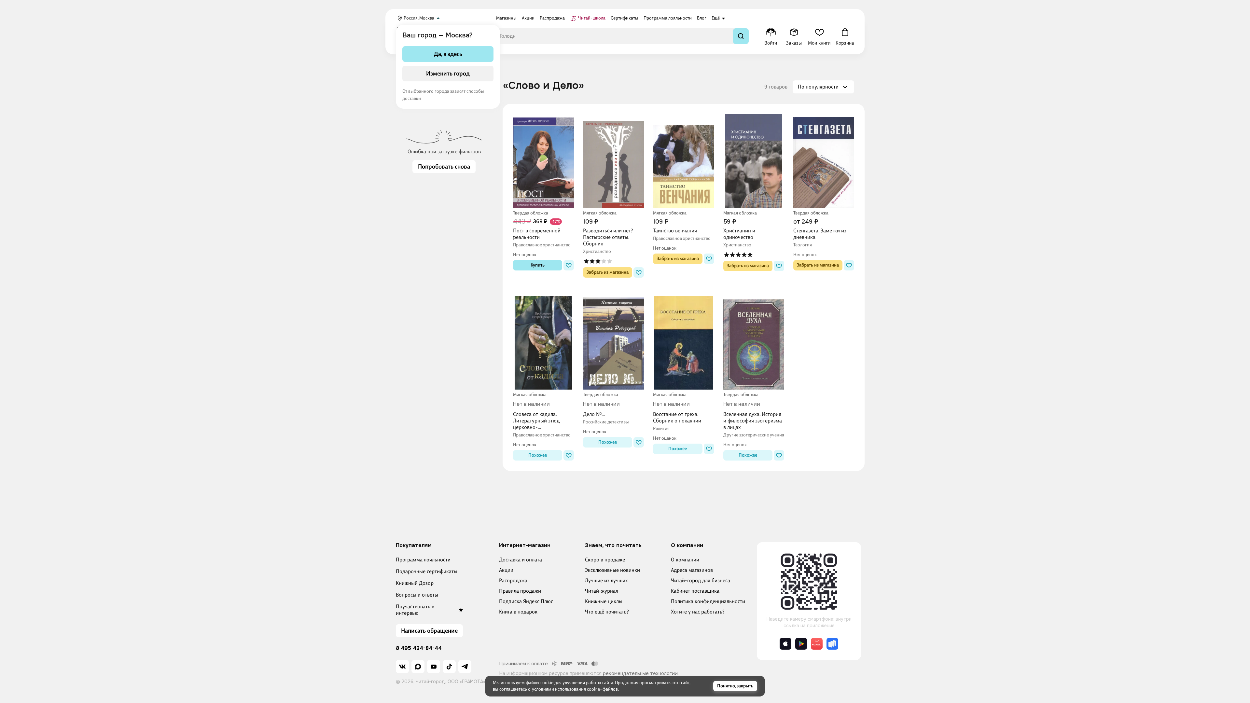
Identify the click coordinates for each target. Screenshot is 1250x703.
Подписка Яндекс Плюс (526, 601)
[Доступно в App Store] (785, 644)
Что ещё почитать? (607, 612)
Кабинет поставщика (695, 591)
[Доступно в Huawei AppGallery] (817, 644)
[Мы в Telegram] (464, 666)
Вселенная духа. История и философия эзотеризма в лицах (752, 420)
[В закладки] (568, 265)
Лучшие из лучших (606, 580)
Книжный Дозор (415, 583)
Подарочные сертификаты (426, 571)
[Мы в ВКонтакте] (402, 666)
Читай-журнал (601, 591)
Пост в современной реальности (537, 233)
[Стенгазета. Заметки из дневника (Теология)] (823, 161)
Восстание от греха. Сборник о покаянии (677, 417)
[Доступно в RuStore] (832, 644)
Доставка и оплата (520, 560)
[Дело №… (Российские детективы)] (613, 343)
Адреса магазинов (692, 570)
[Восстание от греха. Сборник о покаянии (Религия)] (683, 343)
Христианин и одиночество (739, 233)
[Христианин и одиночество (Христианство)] (753, 161)
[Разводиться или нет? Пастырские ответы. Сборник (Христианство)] (613, 161)
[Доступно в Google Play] (801, 644)
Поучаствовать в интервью (415, 609)
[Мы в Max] (417, 666)
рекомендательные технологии (640, 673)
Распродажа (513, 580)
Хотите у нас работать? (698, 612)
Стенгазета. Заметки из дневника (819, 233)
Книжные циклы (603, 601)
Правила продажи (520, 591)
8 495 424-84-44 (419, 648)
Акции (506, 570)
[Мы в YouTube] (433, 666)
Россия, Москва (419, 18)
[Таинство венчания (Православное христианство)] (683, 161)
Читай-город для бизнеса (700, 580)
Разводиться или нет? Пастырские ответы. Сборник (608, 237)
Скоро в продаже (605, 560)
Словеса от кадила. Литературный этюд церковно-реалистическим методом (543, 421)
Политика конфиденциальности (708, 601)
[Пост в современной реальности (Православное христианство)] (543, 161)
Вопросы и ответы (417, 595)
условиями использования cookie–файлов (575, 689)
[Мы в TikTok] (449, 666)
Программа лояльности (423, 560)
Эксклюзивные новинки (612, 570)
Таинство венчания (675, 230)
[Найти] (741, 36)
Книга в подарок (518, 612)
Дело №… (594, 414)
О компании (685, 560)
